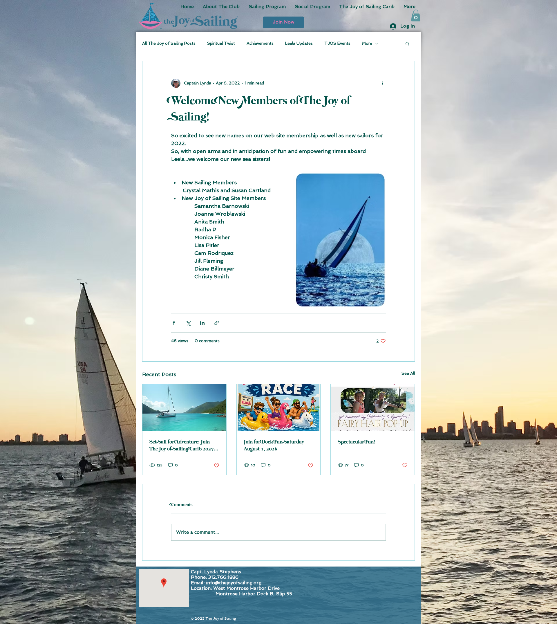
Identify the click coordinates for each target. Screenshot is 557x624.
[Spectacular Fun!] (373, 407)
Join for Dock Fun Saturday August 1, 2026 (274, 445)
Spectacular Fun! (356, 442)
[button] (283, 22)
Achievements (260, 43)
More (367, 43)
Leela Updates (299, 43)
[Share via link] (216, 323)
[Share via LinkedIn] (202, 323)
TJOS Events (337, 43)
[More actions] (382, 83)
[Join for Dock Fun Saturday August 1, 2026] (279, 407)
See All (408, 373)
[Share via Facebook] (174, 323)
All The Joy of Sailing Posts (169, 43)
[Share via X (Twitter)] (188, 323)
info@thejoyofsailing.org (233, 582)
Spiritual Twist (221, 43)
